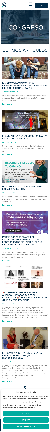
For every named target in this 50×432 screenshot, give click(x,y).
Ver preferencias (26, 426)
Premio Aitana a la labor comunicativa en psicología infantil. (24, 137)
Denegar (26, 420)
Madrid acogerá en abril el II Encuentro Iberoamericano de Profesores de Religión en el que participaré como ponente (22, 241)
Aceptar (26, 414)
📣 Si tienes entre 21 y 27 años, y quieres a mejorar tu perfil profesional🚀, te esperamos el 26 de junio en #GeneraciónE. (24, 296)
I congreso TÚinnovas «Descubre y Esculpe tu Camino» (23, 187)
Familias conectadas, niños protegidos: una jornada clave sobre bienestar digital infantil (24, 85)
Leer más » (7, 104)
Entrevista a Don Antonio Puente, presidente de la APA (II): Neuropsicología (22, 355)
